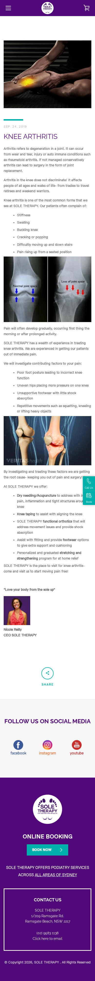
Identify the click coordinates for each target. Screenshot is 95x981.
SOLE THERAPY (47, 962)
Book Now (41, 850)
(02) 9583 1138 (47, 933)
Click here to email (47, 939)
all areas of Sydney (56, 875)
